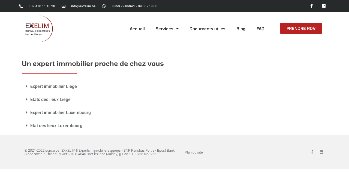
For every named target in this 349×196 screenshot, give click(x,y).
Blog (241, 28)
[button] (174, 86)
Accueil (137, 28)
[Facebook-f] (311, 6)
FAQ (260, 28)
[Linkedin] (324, 6)
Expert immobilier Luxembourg (60, 112)
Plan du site (194, 152)
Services (164, 28)
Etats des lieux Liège (50, 99)
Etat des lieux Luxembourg (56, 125)
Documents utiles (207, 28)
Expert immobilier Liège (53, 86)
